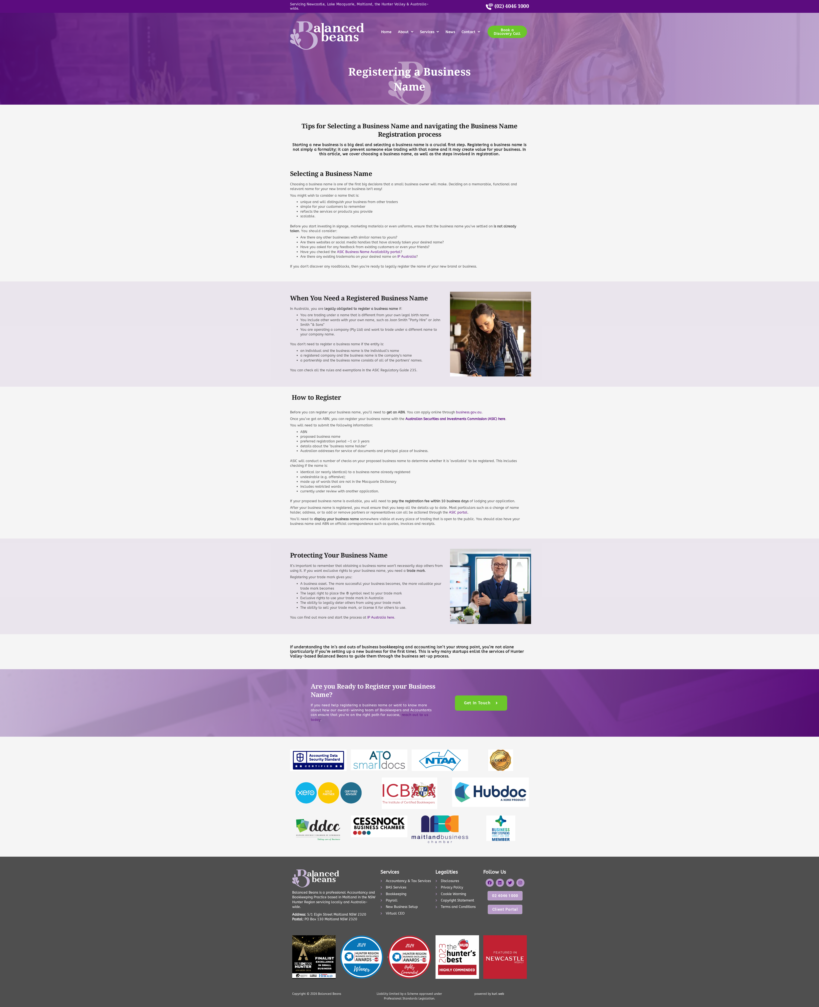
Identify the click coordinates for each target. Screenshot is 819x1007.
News (450, 32)
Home (386, 32)
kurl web (497, 994)
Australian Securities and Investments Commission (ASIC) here (455, 419)
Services (427, 32)
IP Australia (406, 257)
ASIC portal (458, 512)
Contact (468, 32)
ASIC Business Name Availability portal (369, 252)
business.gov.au (469, 412)
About (403, 32)
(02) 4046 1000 (511, 5)
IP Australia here (380, 617)
